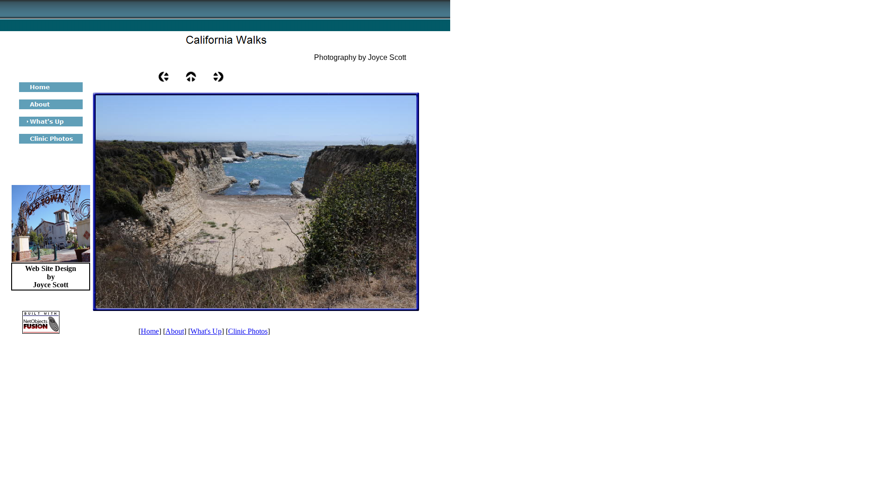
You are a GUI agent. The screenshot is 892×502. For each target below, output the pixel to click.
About (174, 331)
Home (150, 331)
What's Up (206, 331)
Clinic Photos (248, 331)
